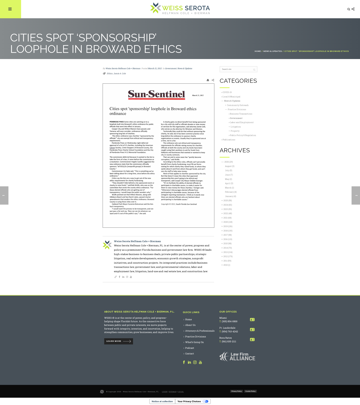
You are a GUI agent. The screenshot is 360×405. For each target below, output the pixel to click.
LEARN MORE (113, 341)
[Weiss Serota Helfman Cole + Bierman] (102, 391)
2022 (227, 213)
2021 (227, 217)
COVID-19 (227, 92)
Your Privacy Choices (189, 401)
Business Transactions (241, 113)
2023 (227, 209)
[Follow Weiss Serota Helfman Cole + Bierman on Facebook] (119, 277)
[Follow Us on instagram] (195, 362)
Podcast (189, 347)
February (231, 192)
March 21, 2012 (155, 68)
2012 (228, 256)
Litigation (236, 126)
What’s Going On (194, 342)
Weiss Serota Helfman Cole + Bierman (122, 68)
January (230, 196)
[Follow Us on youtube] (200, 362)
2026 (228, 161)
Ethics (109, 73)
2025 (227, 200)
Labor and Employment (242, 122)
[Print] (208, 80)
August (229, 166)
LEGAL (181, 392)
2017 (227, 235)
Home (258, 51)
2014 (227, 247)
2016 (227, 239)
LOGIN (164, 392)
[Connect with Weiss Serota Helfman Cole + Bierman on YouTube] (131, 277)
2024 (227, 204)
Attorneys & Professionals (199, 330)
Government (170, 68)
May (228, 179)
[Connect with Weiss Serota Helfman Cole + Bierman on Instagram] (127, 277)
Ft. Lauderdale (227, 327)
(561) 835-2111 (229, 341)
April (229, 183)
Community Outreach (238, 105)
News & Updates (272, 51)
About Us (190, 324)
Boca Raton (225, 337)
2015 (227, 243)
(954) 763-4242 (230, 331)
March (229, 187)
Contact (189, 353)
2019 (227, 226)
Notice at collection (162, 401)
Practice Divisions (237, 109)
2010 (226, 265)
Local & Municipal (231, 96)
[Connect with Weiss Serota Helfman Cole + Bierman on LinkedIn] (123, 277)
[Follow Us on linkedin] (189, 362)
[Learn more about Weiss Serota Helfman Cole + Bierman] (115, 277)
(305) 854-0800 (229, 321)
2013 (228, 252)
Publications (229, 139)
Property (235, 131)
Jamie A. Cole (119, 73)
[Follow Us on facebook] (184, 362)
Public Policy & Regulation (243, 135)
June (229, 174)
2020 (227, 222)
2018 (227, 230)
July (228, 170)
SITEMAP (172, 392)
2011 (227, 260)
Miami (223, 317)
